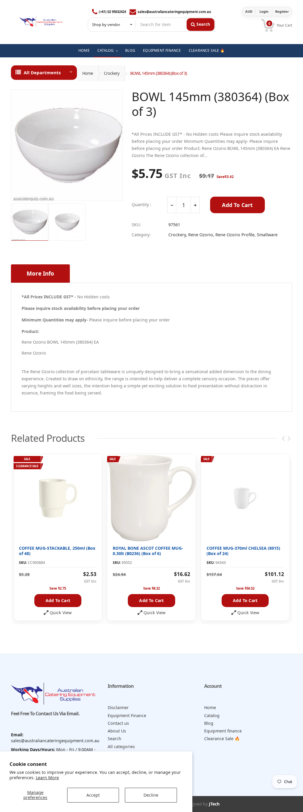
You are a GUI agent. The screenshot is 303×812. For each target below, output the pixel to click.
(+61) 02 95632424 (112, 11)
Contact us (118, 723)
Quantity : (141, 204)
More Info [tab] (40, 273)
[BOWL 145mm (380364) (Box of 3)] (67, 145)
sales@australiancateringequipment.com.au (174, 11)
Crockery (111, 73)
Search (114, 738)
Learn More (47, 777)
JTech (214, 804)
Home (87, 73)
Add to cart (58, 600)
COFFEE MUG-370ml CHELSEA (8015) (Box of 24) (243, 550)
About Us (117, 731)
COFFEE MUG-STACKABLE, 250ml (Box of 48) (57, 550)
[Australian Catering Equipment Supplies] (40, 20)
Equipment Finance (127, 715)
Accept (93, 795)
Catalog (212, 715)
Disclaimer (118, 707)
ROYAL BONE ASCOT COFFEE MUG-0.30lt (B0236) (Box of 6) (148, 550)
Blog (208, 723)
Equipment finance (223, 731)
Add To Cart (237, 204)
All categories (121, 746)
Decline (151, 795)
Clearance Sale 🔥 (222, 738)
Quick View (61, 612)
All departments (42, 72)
